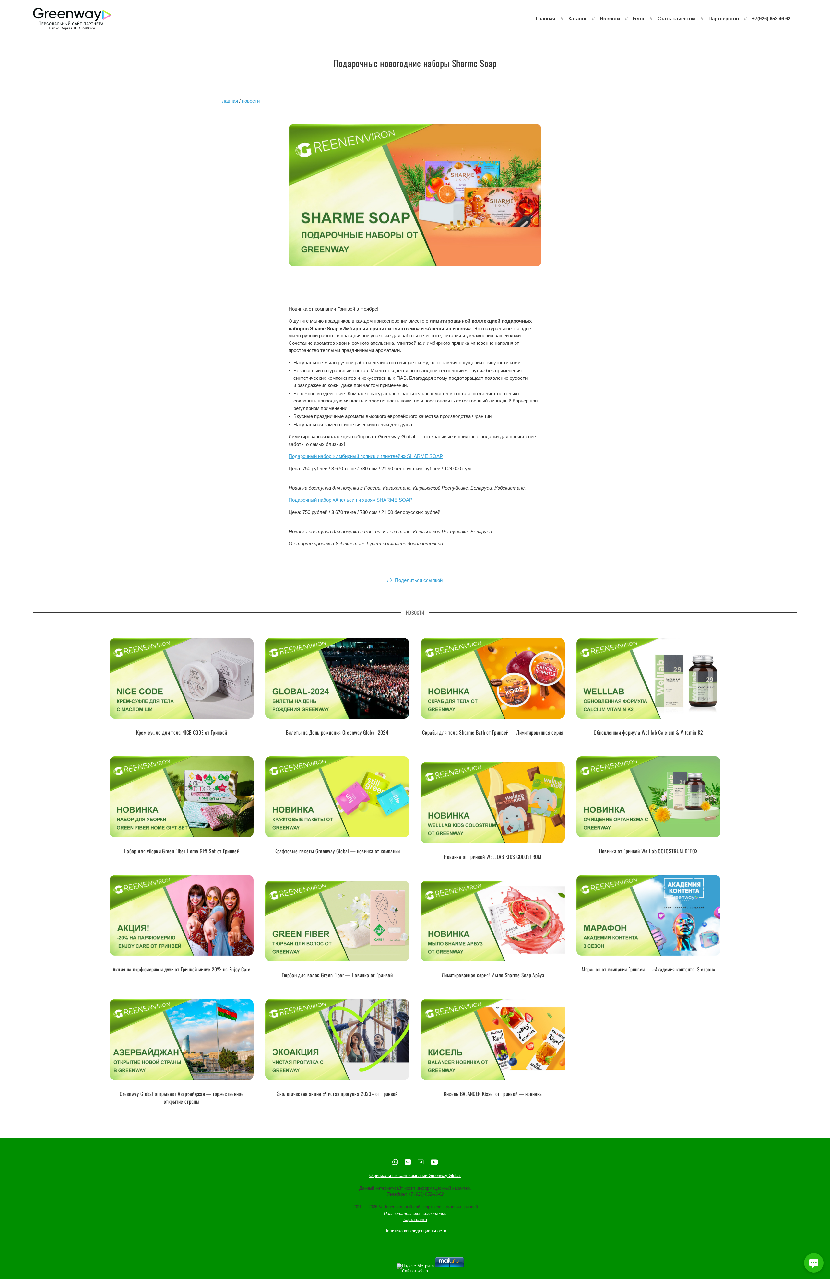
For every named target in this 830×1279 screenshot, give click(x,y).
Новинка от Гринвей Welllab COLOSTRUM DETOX (648, 851)
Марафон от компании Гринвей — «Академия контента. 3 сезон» (649, 969)
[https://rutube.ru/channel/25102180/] (420, 1162)
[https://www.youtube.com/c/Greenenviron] (434, 1162)
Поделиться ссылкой (419, 580)
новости (251, 101)
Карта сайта (415, 1219)
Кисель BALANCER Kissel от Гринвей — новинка (493, 1094)
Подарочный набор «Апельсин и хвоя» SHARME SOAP (350, 500)
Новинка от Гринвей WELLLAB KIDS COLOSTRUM (492, 857)
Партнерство (723, 18)
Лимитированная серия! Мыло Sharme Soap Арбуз (493, 975)
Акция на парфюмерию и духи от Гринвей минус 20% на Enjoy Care (182, 969)
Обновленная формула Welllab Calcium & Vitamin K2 (648, 732)
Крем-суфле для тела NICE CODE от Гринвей (181, 732)
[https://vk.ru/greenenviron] (408, 1162)
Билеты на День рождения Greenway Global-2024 (337, 732)
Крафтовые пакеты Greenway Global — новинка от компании (337, 851)
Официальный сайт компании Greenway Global (415, 1175)
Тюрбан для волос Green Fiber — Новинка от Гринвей (337, 975)
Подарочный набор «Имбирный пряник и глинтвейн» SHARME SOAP (366, 456)
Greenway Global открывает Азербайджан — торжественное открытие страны (181, 1097)
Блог (639, 18)
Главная (545, 18)
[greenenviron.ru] (72, 19)
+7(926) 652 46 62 (771, 18)
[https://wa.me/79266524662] (395, 1162)
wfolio (423, 1271)
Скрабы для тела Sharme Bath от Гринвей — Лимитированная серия (492, 732)
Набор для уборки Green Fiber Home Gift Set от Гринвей (181, 851)
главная (229, 101)
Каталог (577, 18)
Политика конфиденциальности (415, 1230)
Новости (610, 18)
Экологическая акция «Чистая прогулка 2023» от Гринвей (337, 1094)
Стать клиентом (676, 18)
